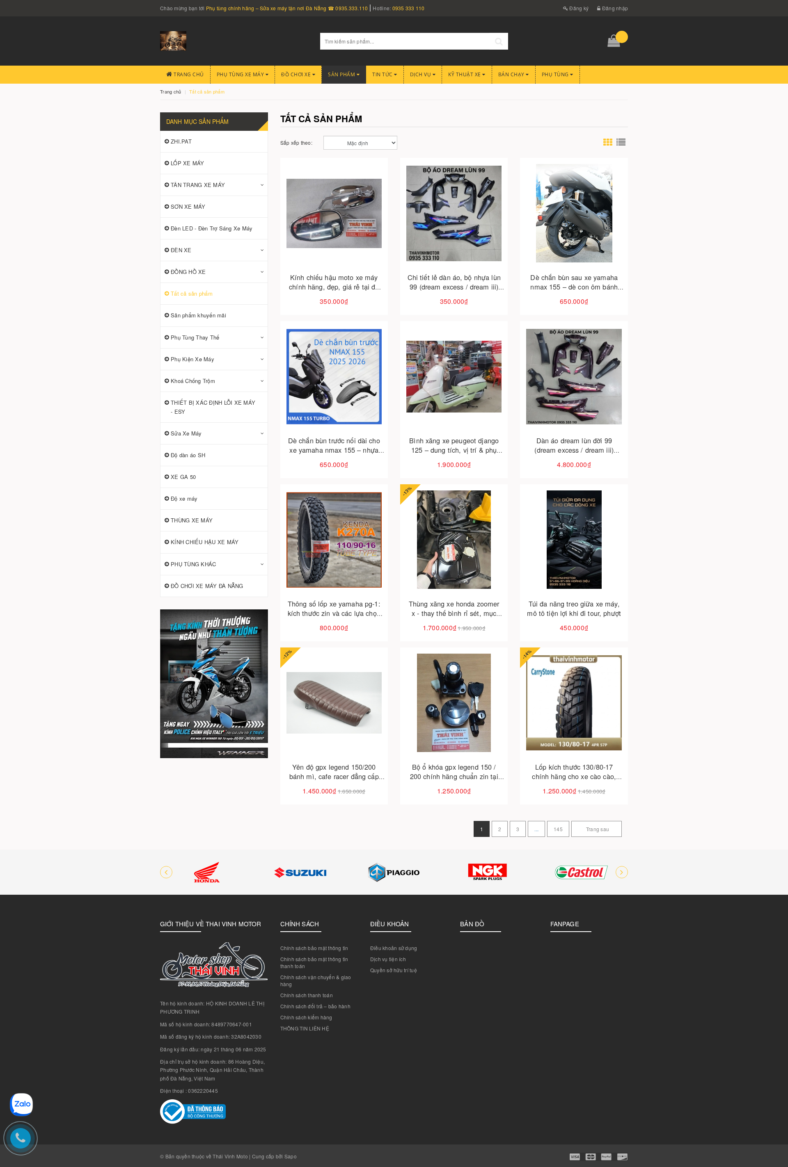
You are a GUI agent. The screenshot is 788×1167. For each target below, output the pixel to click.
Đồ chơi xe (296, 74)
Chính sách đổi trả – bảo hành (315, 1006)
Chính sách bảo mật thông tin (314, 947)
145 (558, 828)
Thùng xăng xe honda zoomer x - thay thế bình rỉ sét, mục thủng (454, 613)
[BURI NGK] (487, 872)
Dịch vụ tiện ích (388, 958)
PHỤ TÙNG (556, 74)
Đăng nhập (614, 8)
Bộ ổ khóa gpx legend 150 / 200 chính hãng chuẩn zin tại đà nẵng (454, 776)
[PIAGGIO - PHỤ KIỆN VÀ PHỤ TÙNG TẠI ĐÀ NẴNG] (394, 872)
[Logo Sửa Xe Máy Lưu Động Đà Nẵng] (234, 41)
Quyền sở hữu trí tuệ (393, 969)
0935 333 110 (408, 8)
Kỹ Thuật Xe (465, 74)
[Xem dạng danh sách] (620, 143)
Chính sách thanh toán (306, 994)
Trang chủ (188, 74)
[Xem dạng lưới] (607, 143)
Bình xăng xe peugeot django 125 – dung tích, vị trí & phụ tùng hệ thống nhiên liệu (454, 449)
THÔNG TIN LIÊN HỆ (304, 1028)
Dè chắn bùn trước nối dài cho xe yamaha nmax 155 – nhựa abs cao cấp (334, 449)
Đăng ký (578, 8)
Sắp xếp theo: (296, 142)
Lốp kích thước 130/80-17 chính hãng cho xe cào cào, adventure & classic (574, 776)
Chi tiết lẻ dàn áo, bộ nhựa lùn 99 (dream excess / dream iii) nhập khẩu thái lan (454, 286)
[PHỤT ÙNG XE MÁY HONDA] (207, 872)
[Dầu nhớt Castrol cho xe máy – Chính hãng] (581, 872)
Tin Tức (383, 74)
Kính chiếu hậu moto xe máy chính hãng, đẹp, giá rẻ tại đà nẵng (334, 286)
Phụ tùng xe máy (241, 74)
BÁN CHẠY (512, 74)
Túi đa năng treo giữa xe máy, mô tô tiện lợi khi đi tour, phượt (574, 608)
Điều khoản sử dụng (393, 947)
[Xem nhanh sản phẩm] (362, 237)
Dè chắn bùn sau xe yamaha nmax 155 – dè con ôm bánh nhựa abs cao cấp (574, 286)
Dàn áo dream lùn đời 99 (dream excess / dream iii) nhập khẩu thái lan (574, 449)
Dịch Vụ (421, 74)
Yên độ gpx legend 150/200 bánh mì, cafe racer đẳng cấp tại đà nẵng (334, 776)
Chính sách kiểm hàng (306, 1017)
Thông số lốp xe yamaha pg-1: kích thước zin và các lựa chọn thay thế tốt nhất (334, 613)
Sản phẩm (342, 74)
